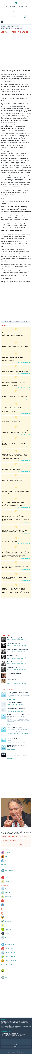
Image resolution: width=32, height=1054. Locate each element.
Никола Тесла (11, 679)
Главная (3, 26)
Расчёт (24, 710)
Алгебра (18, 704)
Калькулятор (19, 710)
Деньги (22, 722)
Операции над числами (14, 702)
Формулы (13, 704)
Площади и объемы (11, 733)
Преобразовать (16, 711)
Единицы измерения (11, 699)
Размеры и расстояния (12, 742)
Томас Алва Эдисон (13, 655)
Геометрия (14, 734)
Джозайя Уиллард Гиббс (14, 638)
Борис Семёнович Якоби (15, 662)
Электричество (10, 758)
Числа (8, 704)
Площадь (19, 733)
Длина (19, 742)
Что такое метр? (12, 738)
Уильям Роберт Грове (13, 644)
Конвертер (9, 711)
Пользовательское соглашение (16, 1039)
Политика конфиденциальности (16, 1042)
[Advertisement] (16, 51)
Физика (18, 639)
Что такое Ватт (12, 753)
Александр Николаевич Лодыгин (17, 649)
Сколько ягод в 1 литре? (14, 727)
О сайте (16, 1046)
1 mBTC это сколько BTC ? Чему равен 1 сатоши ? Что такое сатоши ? (18, 715)
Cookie (16, 1044)
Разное (8, 722)
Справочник (10, 724)
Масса (14, 697)
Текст (21, 711)
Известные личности (13, 26)
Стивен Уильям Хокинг (14, 673)
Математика (25, 733)
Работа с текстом (11, 710)
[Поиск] (23, 17)
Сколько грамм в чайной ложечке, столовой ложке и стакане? (18, 693)
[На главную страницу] (16, 3)
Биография (23, 639)
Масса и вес (10, 697)
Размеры (13, 749)
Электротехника (10, 757)
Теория (22, 697)
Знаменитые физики (6, 28)
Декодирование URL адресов (16, 708)
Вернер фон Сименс (13, 667)
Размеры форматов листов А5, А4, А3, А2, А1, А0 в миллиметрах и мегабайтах (18, 747)
